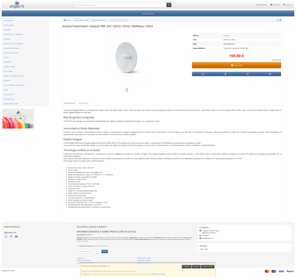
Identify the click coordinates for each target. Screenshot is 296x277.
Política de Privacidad (82, 241)
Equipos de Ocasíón (11, 103)
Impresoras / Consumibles (13, 43)
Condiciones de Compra (86, 263)
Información (83, 103)
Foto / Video (8, 71)
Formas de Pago (143, 263)
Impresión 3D (9, 94)
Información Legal (144, 258)
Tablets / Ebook (9, 67)
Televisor (7, 39)
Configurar (186, 267)
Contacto (276, 5)
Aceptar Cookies (207, 267)
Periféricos (8, 62)
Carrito (288, 5)
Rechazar (196, 267)
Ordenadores (8, 20)
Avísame (237, 65)
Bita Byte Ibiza (9, 99)
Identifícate (262, 5)
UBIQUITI (227, 35)
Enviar (105, 251)
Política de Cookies (158, 274)
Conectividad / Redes (11, 48)
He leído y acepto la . (93, 246)
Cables (6, 57)
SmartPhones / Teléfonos (13, 34)
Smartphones (148, 13)
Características (69, 103)
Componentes (9, 25)
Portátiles (7, 30)
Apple (6, 90)
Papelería (7, 80)
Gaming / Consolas (11, 53)
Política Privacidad (83, 260)
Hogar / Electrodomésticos (14, 76)
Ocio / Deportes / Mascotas (14, 85)
